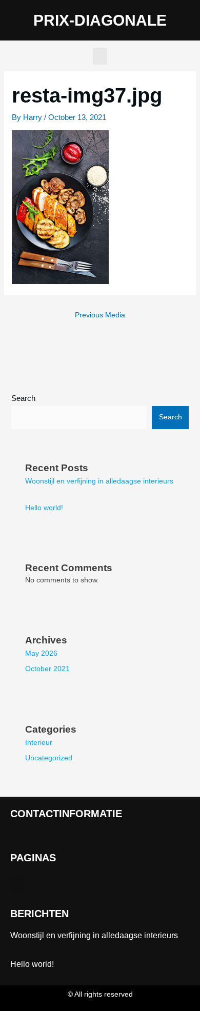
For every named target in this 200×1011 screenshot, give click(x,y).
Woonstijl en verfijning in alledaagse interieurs (99, 481)
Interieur (38, 742)
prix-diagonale (100, 20)
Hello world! (44, 508)
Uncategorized (48, 758)
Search (23, 398)
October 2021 (47, 669)
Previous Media (100, 315)
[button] (100, 56)
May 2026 (41, 653)
